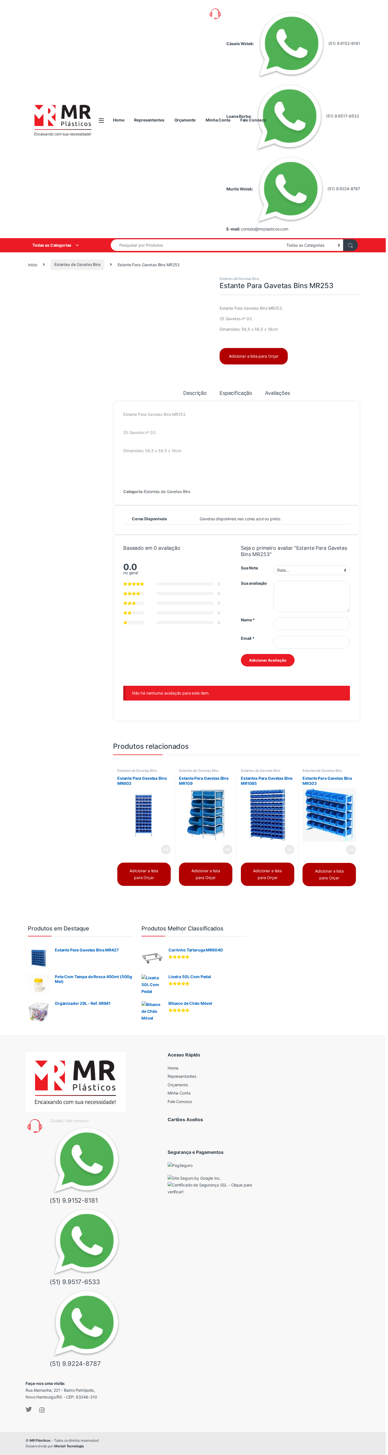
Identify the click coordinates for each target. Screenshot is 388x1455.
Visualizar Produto (162, 849)
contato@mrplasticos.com (264, 229)
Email (248, 638)
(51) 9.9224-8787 (343, 188)
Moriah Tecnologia (69, 1446)
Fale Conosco (253, 120)
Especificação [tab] (236, 393)
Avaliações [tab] (277, 393)
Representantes (149, 120)
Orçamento (185, 120)
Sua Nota (249, 567)
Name (248, 619)
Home (118, 120)
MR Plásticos (40, 1440)
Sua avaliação (254, 583)
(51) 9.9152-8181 (343, 43)
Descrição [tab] (195, 393)
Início (32, 264)
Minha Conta (218, 120)
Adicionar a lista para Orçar (253, 356)
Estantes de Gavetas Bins (77, 264)
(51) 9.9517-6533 (342, 116)
